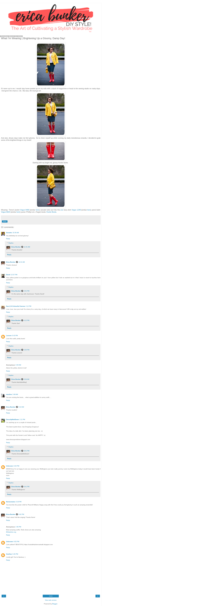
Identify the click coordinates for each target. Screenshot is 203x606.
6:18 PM (18, 502)
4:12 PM (26, 320)
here (37, 210)
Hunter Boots (51, 212)
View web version (51, 600)
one (62, 210)
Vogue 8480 (24, 210)
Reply (8, 238)
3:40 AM (18, 365)
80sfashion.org (11, 532)
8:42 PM (21, 514)
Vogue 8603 (5, 212)
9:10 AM (21, 407)
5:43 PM (15, 335)
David (8, 274)
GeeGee (9, 554)
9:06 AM (26, 379)
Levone (9, 335)
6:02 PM (16, 466)
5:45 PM (15, 554)
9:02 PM (16, 541)
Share (4, 221)
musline (9, 394)
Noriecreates (10, 502)
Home (51, 596)
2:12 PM (28, 306)
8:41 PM (26, 451)
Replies (10, 243)
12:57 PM (14, 274)
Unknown (9, 466)
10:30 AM (15, 232)
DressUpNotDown (12, 419)
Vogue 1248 (76, 210)
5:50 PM (26, 350)
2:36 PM (18, 527)
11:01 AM (27, 247)
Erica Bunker (16, 247)
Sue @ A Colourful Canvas (15, 306)
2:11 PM (22, 419)
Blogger (54, 604)
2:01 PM (26, 291)
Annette (9, 232)
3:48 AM (15, 394)
